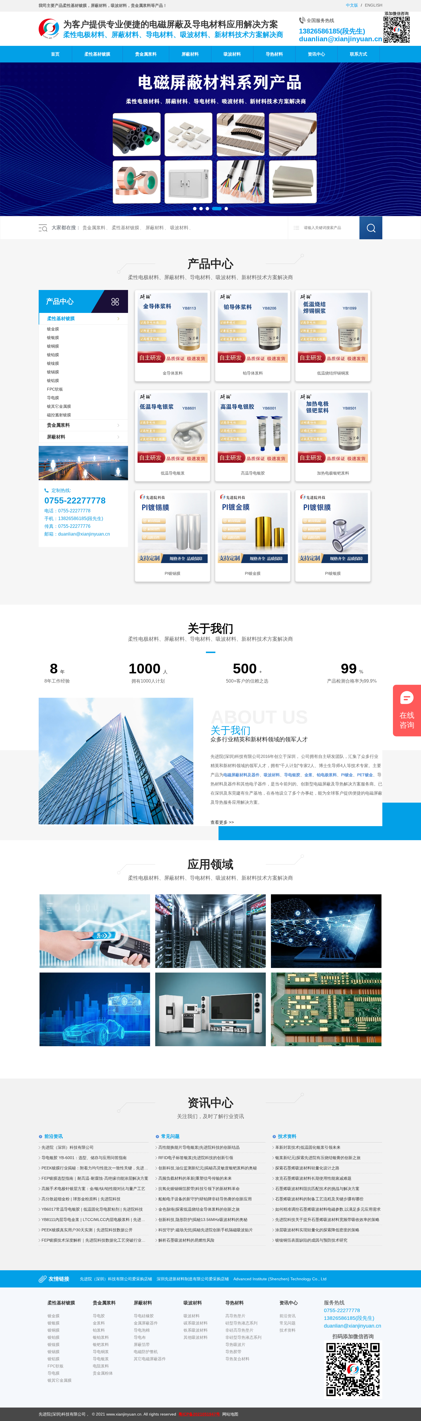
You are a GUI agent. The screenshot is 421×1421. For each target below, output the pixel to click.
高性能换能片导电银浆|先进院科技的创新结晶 (199, 1147)
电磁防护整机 (146, 1351)
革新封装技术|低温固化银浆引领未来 (308, 1147)
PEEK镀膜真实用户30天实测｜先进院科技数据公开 (87, 1230)
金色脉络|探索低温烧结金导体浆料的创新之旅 (199, 1209)
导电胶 (99, 1316)
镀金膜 (53, 329)
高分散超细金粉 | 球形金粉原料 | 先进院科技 (81, 1199)
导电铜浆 (101, 1351)
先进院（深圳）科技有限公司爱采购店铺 (116, 1279)
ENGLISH (373, 5)
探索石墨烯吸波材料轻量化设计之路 (307, 1168)
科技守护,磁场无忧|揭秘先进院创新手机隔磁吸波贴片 (205, 1230)
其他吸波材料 (196, 1337)
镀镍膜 (53, 363)
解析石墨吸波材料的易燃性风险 (186, 1240)
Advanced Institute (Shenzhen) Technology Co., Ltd (279, 1279)
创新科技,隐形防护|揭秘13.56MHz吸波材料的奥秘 (202, 1219)
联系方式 (358, 54)
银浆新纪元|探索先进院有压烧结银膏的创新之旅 (318, 1157)
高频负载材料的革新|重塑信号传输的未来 (195, 1178)
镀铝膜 (53, 380)
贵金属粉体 (103, 1373)
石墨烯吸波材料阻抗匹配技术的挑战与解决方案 (317, 1188)
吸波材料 (232, 54)
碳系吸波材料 (196, 1323)
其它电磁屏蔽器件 (150, 1359)
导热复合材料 (237, 1359)
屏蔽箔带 (142, 1344)
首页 (55, 54)
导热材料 (274, 54)
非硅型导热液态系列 (243, 1337)
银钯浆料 (101, 1344)
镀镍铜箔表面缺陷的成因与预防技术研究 (311, 1240)
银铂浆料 (101, 1337)
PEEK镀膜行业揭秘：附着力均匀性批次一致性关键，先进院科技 (95, 1168)
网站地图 (230, 1414)
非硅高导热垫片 (239, 1330)
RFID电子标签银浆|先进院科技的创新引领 (195, 1157)
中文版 (352, 5)
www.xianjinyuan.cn (123, 1414)
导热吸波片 (235, 1344)
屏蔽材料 (190, 54)
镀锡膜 (53, 372)
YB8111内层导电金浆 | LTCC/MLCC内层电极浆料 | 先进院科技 (95, 1219)
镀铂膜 (53, 354)
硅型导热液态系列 (241, 1323)
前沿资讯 (288, 1316)
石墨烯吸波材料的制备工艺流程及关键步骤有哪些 (319, 1199)
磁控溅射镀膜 (59, 415)
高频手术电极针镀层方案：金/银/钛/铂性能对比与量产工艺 (93, 1188)
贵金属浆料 (146, 54)
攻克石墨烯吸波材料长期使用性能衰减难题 (313, 1178)
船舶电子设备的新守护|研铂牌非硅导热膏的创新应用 (205, 1199)
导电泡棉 (142, 1330)
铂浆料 (99, 1330)
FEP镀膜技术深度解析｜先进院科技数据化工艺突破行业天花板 (95, 1240)
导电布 (140, 1337)
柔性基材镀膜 (97, 54)
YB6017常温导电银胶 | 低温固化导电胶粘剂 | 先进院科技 (92, 1209)
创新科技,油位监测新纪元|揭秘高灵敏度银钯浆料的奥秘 (207, 1168)
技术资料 (288, 1330)
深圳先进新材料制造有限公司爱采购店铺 (193, 1279)
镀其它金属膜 (59, 406)
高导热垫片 (235, 1316)
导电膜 (53, 397)
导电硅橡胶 (144, 1316)
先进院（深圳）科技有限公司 (68, 1147)
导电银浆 (101, 1359)
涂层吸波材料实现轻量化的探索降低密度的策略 (317, 1230)
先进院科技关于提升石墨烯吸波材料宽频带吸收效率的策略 (327, 1219)
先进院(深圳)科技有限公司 (62, 1414)
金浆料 (99, 1323)
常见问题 (288, 1323)
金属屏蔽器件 (146, 1323)
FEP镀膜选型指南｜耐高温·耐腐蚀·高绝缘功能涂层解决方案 (95, 1178)
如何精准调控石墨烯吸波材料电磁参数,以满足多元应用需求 (328, 1209)
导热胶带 (233, 1351)
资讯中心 (316, 54)
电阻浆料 (101, 1366)
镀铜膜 (53, 346)
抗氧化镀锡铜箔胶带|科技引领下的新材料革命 (199, 1188)
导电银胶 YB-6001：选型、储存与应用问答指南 (84, 1157)
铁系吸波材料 (196, 1330)
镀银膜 (53, 337)
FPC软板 (55, 389)
